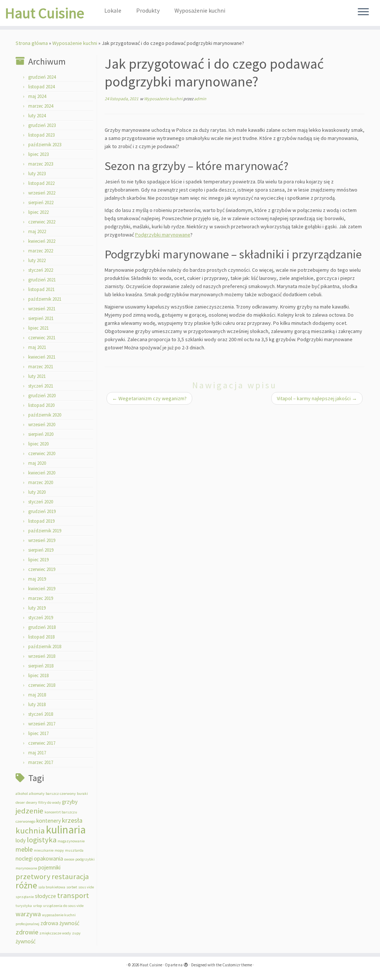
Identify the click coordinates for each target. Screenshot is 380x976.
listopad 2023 (41, 135)
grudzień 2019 (42, 511)
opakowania (48, 858)
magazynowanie (71, 841)
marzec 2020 (40, 482)
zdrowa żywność (59, 923)
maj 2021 (37, 347)
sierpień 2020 (40, 434)
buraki (82, 793)
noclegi (24, 858)
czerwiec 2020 (41, 453)
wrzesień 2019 (41, 540)
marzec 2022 (40, 251)
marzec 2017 (40, 762)
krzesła (72, 820)
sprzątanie (25, 896)
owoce (69, 859)
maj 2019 (37, 579)
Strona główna (32, 43)
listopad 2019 (41, 521)
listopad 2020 (41, 405)
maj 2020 (37, 463)
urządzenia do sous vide (63, 905)
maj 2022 (37, 231)
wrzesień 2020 (41, 424)
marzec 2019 (40, 598)
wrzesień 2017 (41, 724)
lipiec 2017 (38, 733)
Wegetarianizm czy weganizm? (149, 398)
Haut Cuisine (44, 13)
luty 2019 (37, 608)
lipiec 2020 (38, 444)
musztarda (74, 850)
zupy (76, 933)
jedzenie (29, 811)
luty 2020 (37, 492)
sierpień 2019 (40, 550)
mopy (59, 850)
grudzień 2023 (42, 125)
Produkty (148, 10)
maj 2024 (37, 96)
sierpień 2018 (40, 666)
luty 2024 (37, 115)
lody (21, 840)
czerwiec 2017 (41, 743)
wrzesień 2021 (41, 309)
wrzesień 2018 (41, 656)
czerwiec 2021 (41, 337)
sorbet (71, 887)
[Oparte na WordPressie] (186, 963)
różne (26, 885)
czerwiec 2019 (41, 569)
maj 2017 (37, 753)
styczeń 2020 (40, 502)
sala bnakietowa (51, 887)
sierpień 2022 (40, 202)
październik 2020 (44, 415)
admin (200, 98)
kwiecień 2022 (41, 241)
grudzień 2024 (42, 77)
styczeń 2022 (40, 270)
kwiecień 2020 (41, 473)
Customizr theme (237, 964)
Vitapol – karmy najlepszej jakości (317, 398)
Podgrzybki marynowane (162, 234)
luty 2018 (37, 704)
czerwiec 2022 (41, 222)
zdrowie (27, 932)
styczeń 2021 (40, 386)
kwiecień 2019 (41, 588)
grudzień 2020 (42, 395)
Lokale (112, 10)
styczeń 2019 (40, 617)
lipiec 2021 (38, 328)
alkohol (22, 793)
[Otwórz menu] (363, 12)
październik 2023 (44, 144)
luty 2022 (37, 260)
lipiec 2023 (38, 154)
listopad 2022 (41, 183)
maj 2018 (37, 695)
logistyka (41, 840)
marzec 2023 (40, 164)
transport (73, 895)
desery (31, 802)
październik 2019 (44, 531)
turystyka (24, 905)
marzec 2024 (40, 106)
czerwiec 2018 (41, 685)
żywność (26, 941)
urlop (37, 905)
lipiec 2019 (38, 559)
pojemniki (49, 867)
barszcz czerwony (61, 793)
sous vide (86, 887)
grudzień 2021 (42, 280)
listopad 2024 (41, 87)
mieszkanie (43, 850)
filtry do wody (49, 802)
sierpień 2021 (40, 318)
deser (20, 802)
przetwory (33, 876)
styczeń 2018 (40, 714)
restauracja (70, 876)
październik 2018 (44, 646)
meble (24, 849)
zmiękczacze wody (55, 933)
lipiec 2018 (38, 675)
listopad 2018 (41, 637)
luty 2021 (37, 376)
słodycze (45, 896)
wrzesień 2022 (41, 193)
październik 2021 (44, 299)
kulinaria (66, 829)
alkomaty (37, 793)
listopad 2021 (41, 289)
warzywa (28, 914)
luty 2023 (37, 173)
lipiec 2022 (38, 212)
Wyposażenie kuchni (199, 10)
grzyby (70, 801)
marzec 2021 (40, 366)
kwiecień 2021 (41, 357)
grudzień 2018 (42, 627)
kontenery (48, 820)
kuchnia (30, 830)
